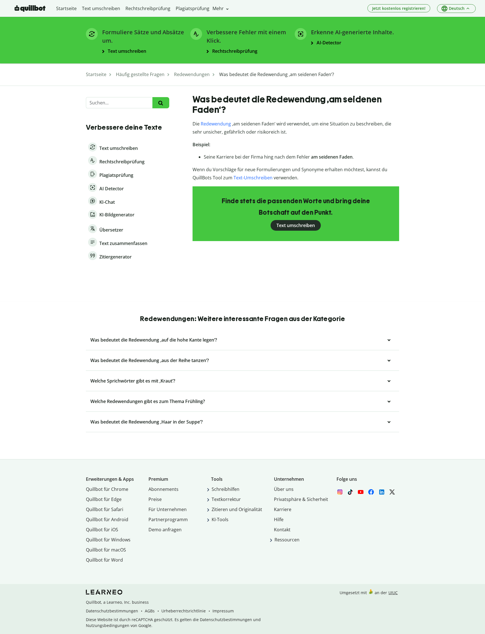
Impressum (223, 611)
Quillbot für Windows (108, 540)
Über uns (284, 489)
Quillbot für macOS (106, 550)
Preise (155, 499)
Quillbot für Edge (104, 499)
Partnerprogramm (168, 519)
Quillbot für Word (104, 560)
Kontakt (282, 530)
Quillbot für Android (107, 519)
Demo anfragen (165, 530)
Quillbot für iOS (102, 530)
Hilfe (278, 519)
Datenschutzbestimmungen (112, 611)
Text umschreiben (295, 225)
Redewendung (216, 124)
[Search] (160, 103)
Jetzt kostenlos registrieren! (398, 8)
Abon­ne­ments (163, 489)
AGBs (150, 611)
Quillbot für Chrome (107, 489)
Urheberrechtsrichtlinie (183, 611)
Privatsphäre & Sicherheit (301, 499)
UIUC (393, 592)
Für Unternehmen (167, 509)
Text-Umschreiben (253, 178)
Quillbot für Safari (104, 509)
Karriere (282, 509)
